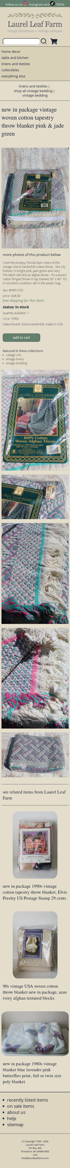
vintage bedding (35, 95)
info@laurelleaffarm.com (35, 1158)
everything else (13, 76)
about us (16, 1112)
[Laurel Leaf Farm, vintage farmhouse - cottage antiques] (35, 22)
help (11, 1118)
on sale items (20, 1106)
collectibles (10, 70)
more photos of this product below (32, 254)
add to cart (21, 337)
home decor (11, 51)
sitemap (15, 1124)
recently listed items (27, 1100)
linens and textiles (15, 64)
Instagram (36, 4)
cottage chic (14, 355)
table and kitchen (15, 57)
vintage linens (15, 359)
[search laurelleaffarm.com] (44, 41)
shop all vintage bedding (33, 91)
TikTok (60, 4)
